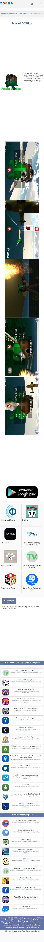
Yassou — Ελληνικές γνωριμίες (26, 718)
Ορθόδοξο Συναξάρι (26, 878)
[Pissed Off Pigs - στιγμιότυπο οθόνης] (22, 171)
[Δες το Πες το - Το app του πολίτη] (32, 585)
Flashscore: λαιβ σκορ (26, 727)
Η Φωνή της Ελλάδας (8, 520)
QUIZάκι (25, 859)
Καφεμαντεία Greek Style (26, 737)
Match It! (25, 520)
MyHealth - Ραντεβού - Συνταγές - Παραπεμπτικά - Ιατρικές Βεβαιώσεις (26, 757)
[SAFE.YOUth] (10, 540)
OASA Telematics (26, 765)
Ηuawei (29, 922)
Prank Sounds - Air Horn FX (26, 699)
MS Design (36, 920)
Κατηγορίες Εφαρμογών (25, 849)
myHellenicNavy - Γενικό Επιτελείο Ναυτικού (26, 794)
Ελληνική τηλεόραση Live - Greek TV (32, 566)
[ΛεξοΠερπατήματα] (10, 563)
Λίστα (28, 928)
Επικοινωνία (26, 907)
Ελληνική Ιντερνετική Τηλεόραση (26, 820)
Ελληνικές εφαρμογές (13, 924)
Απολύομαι (26, 784)
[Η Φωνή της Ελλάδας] (10, 517)
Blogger (22, 920)
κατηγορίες (17, 926)
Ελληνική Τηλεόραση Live (26, 830)
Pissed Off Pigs (22, 23)
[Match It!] (32, 517)
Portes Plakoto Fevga (8, 588)
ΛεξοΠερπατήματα (7, 565)
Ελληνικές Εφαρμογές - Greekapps (25, 918)
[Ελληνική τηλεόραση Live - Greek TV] (32, 563)
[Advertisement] (22, 49)
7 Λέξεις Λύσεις (26, 839)
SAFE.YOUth (5, 543)
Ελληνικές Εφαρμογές (9, 13)
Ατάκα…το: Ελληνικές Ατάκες (26, 680)
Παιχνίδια (22, 13)
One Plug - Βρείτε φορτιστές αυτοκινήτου (26, 775)
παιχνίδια (25, 924)
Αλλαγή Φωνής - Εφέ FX (26, 689)
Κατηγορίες (22, 928)
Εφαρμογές (8, 928)
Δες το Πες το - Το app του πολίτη (32, 589)
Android (30, 13)
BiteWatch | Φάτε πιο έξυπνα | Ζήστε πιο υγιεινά (26, 746)
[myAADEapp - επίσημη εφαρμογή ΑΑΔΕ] (32, 540)
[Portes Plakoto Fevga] (10, 585)
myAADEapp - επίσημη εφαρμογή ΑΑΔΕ (32, 543)
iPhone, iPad (23, 922)
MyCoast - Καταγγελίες (26, 803)
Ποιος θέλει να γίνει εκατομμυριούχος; (26, 708)
